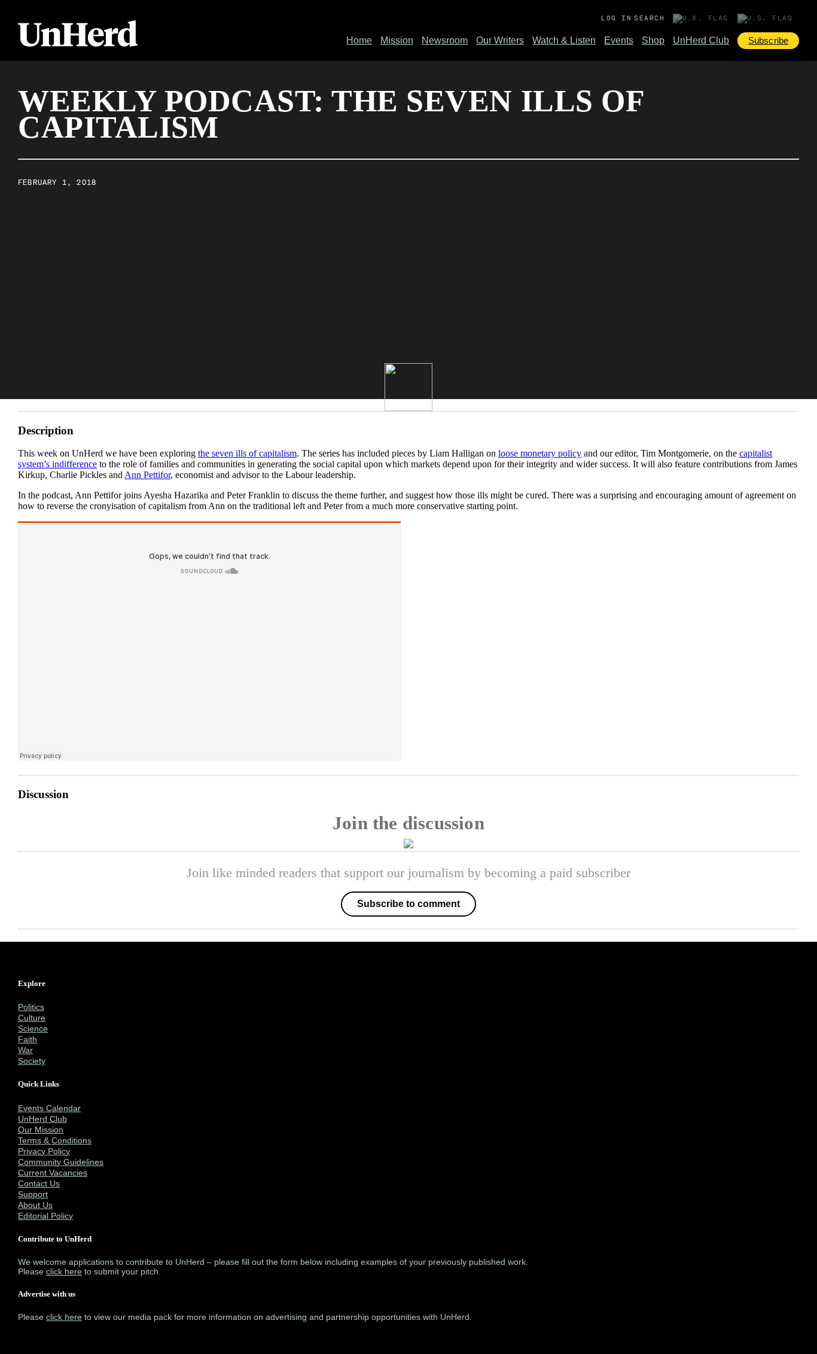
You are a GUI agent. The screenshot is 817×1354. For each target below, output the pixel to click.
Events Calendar (49, 1108)
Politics (31, 1007)
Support (33, 1194)
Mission (396, 40)
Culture (31, 1018)
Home (359, 40)
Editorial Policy (45, 1216)
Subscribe (768, 40)
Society (31, 1061)
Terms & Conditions (55, 1140)
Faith (27, 1039)
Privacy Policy (44, 1151)
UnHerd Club (701, 40)
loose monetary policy (539, 453)
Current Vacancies (52, 1172)
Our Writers (500, 40)
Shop (653, 40)
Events (618, 40)
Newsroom (445, 40)
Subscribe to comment (408, 904)
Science (33, 1028)
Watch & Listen (564, 40)
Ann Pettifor (147, 475)
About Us (35, 1205)
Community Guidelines (60, 1162)
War (25, 1050)
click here (64, 1271)
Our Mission (40, 1129)
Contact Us (39, 1183)
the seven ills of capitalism (247, 453)
